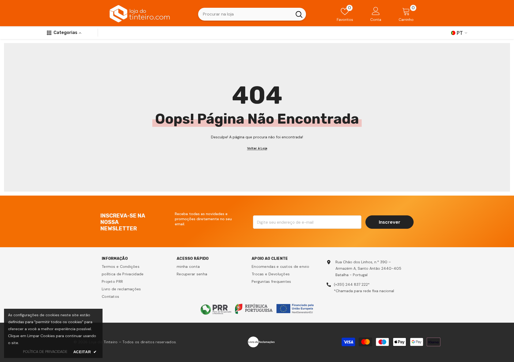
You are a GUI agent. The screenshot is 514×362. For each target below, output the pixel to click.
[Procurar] (252, 14)
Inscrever (389, 222)
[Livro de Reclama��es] (261, 341)
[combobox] (245, 14)
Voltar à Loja (257, 148)
